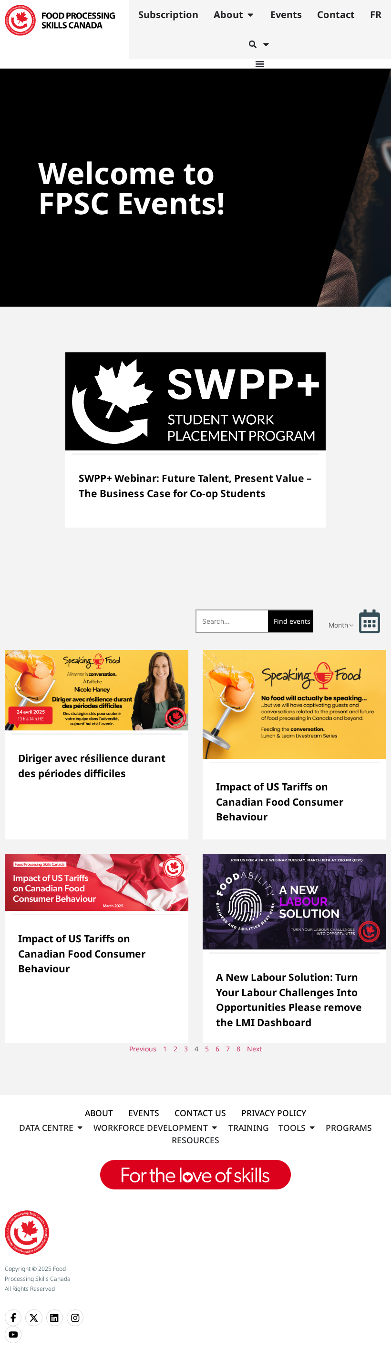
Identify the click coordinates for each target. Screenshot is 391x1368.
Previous (142, 1048)
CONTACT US (200, 1112)
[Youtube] (13, 1334)
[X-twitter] (33, 1317)
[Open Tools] (312, 1127)
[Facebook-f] (13, 1317)
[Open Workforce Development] (214, 1127)
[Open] (266, 44)
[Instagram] (75, 1317)
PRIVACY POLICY (273, 1112)
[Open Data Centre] (80, 1127)
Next (254, 1048)
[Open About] (250, 15)
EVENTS (143, 1112)
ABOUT (99, 1112)
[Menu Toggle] (260, 64)
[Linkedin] (54, 1317)
